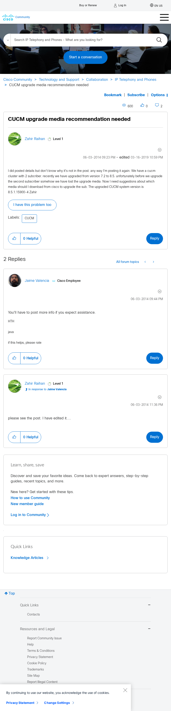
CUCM (29, 218)
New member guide (27, 504)
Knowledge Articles (27, 557)
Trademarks (35, 669)
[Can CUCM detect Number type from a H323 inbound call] (153, 262)
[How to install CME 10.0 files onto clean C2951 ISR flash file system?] (145, 262)
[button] (14, 239)
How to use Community (30, 498)
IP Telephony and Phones (135, 79)
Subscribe (136, 95)
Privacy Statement (20, 703)
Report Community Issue (44, 638)
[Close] (125, 690)
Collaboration (97, 79)
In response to (47, 389)
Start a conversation (85, 57)
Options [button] (158, 95)
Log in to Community (29, 514)
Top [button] (12, 593)
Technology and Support (59, 79)
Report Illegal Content (42, 682)
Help (30, 644)
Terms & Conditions (41, 651)
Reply (154, 238)
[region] (65, 697)
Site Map (33, 675)
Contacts (33, 614)
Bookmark (113, 95)
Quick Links (29, 605)
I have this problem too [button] (32, 205)
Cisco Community (17, 79)
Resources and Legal (37, 629)
